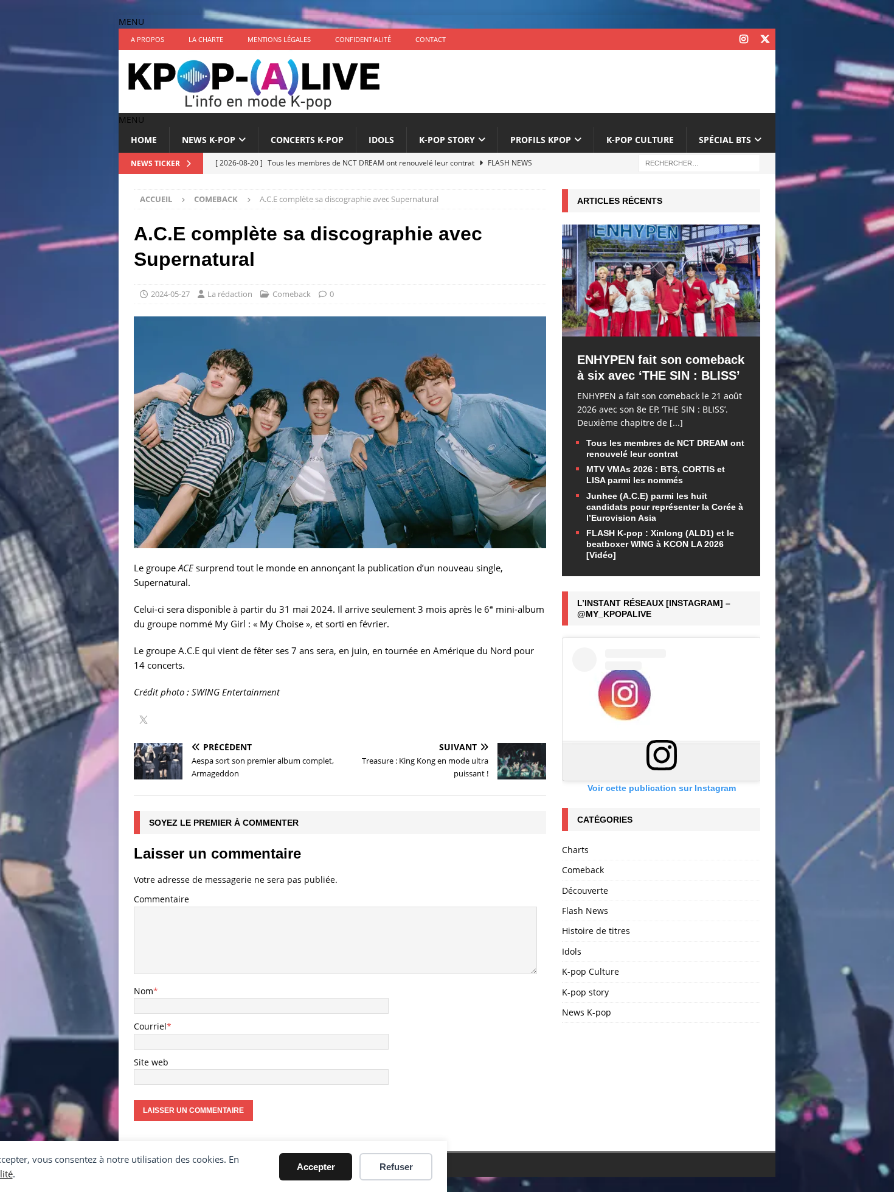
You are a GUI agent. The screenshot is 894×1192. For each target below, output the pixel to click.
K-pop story (447, 139)
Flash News (585, 910)
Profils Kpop (540, 139)
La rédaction (229, 293)
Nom (143, 991)
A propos (147, 39)
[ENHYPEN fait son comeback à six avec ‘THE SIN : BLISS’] (661, 329)
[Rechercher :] (699, 162)
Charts (575, 850)
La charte (206, 39)
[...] (676, 422)
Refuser (396, 1167)
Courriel (150, 1026)
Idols (381, 139)
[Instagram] (743, 39)
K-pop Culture (640, 139)
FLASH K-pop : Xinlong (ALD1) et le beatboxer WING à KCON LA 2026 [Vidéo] (660, 544)
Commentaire (161, 899)
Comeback (291, 293)
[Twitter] (764, 39)
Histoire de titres (596, 930)
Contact (430, 39)
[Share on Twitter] (143, 721)
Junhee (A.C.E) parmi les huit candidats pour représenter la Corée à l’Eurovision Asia (664, 507)
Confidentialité (363, 39)
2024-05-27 (170, 293)
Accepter (316, 1167)
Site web (151, 1062)
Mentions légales (279, 39)
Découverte (585, 890)
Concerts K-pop (307, 139)
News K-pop (208, 139)
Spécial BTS (725, 139)
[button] (131, 21)
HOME (144, 139)
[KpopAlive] (255, 106)
